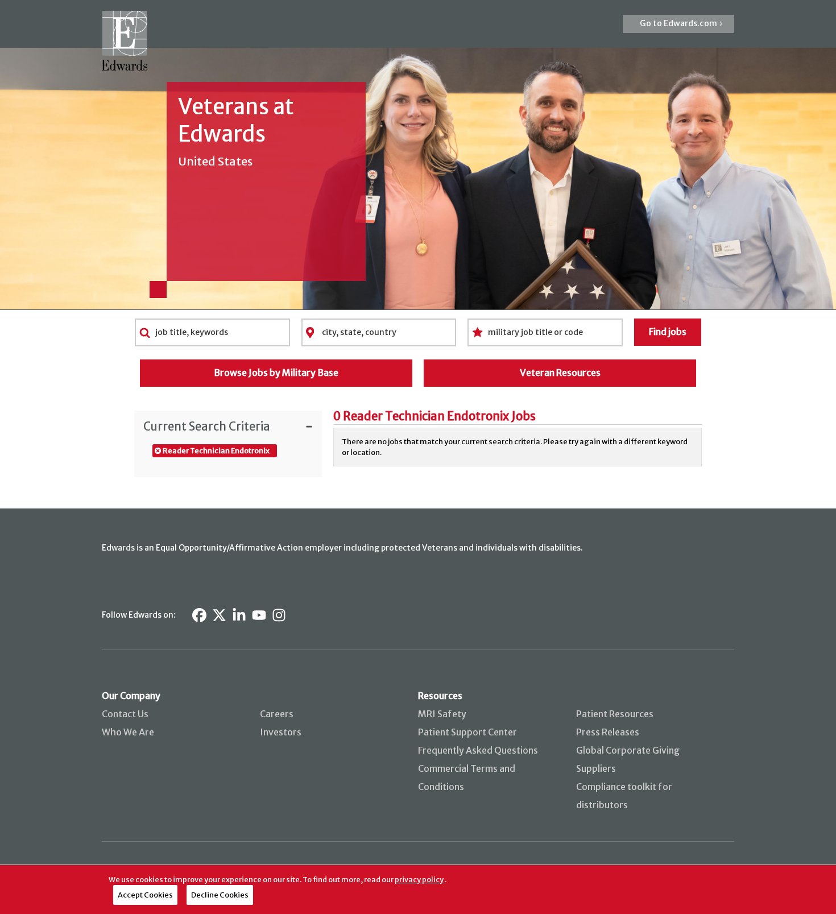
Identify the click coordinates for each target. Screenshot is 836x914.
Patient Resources (614, 713)
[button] (678, 24)
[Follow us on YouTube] (259, 615)
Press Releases (607, 732)
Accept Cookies (145, 894)
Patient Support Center (467, 732)
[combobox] (212, 332)
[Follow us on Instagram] (279, 615)
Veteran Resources (560, 372)
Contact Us (125, 713)
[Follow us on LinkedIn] (239, 615)
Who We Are (128, 732)
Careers (276, 713)
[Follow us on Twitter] (219, 615)
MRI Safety (442, 713)
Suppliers (596, 768)
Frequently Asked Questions (478, 750)
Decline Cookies (220, 894)
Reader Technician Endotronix (216, 450)
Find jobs (667, 331)
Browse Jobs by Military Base (276, 372)
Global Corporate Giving (628, 750)
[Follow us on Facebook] (199, 615)
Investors (280, 732)
